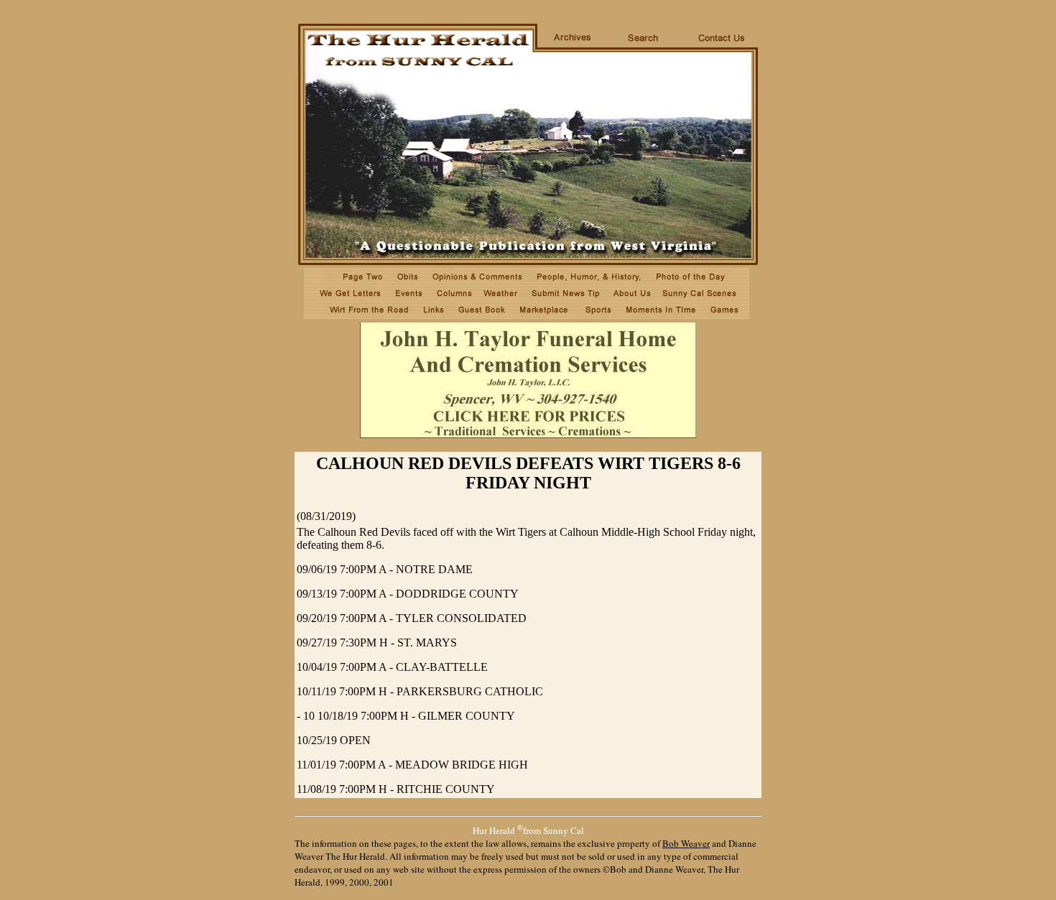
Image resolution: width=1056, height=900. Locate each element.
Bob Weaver (686, 843)
